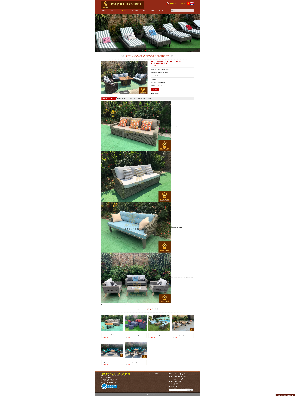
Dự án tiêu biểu (134, 10)
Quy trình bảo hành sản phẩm (178, 378)
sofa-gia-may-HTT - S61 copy (132, 335)
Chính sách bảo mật (175, 383)
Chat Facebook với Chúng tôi (285, 395)
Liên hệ (161, 10)
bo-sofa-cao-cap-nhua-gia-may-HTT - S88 (158, 335)
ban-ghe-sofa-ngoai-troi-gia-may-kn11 (110, 362)
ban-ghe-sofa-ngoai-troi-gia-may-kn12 (181, 335)
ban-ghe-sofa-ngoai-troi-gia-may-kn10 (134, 362)
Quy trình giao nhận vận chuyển (178, 376)
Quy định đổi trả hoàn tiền (177, 379)
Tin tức (153, 10)
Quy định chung (174, 384)
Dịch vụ (145, 10)
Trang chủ (104, 10)
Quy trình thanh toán (176, 381)
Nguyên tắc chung (175, 386)
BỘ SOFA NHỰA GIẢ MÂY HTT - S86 (110, 335)
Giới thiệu (113, 10)
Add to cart (155, 89)
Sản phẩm (123, 10)
